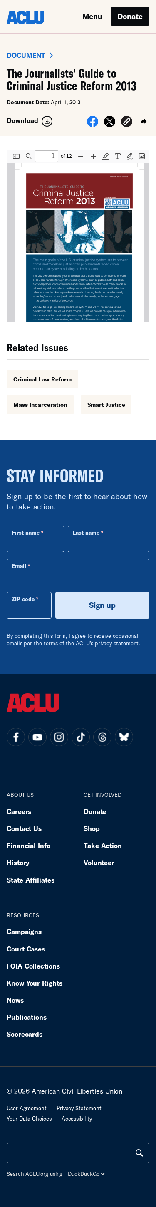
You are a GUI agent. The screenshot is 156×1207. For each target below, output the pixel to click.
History (18, 862)
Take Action (103, 845)
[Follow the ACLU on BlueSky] (124, 737)
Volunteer (99, 862)
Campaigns (24, 931)
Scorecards (24, 1034)
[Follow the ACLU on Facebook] (16, 737)
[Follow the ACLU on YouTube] (37, 737)
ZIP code (23, 599)
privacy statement (117, 643)
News (15, 1000)
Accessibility (77, 1118)
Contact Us (24, 828)
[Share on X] (109, 124)
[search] (139, 1153)
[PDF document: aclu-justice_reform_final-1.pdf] (78, 236)
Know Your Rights (34, 983)
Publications (27, 1017)
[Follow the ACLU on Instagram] (59, 737)
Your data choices (29, 1118)
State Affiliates (30, 880)
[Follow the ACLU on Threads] (102, 737)
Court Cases (26, 949)
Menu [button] (92, 16)
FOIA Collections (33, 966)
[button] (126, 123)
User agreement (27, 1108)
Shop (92, 828)
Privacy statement (79, 1108)
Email (19, 566)
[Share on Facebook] (92, 124)
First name (26, 532)
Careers (19, 811)
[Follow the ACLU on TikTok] (81, 737)
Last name (86, 532)
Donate (130, 16)
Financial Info (28, 845)
